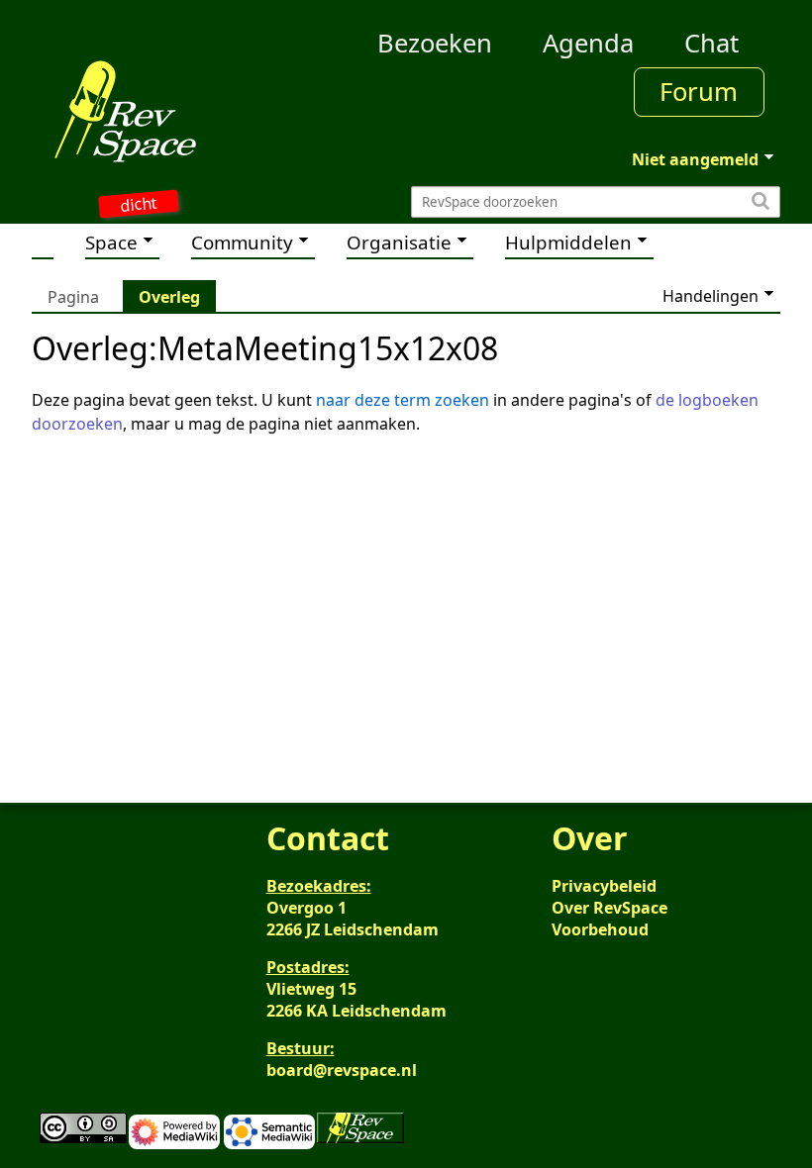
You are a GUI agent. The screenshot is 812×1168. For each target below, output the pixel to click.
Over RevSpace (609, 908)
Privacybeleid (604, 886)
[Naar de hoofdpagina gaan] (125, 111)
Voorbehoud (600, 929)
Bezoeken (434, 43)
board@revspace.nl (341, 1070)
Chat (711, 43)
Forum (699, 91)
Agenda (588, 43)
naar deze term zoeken (402, 400)
